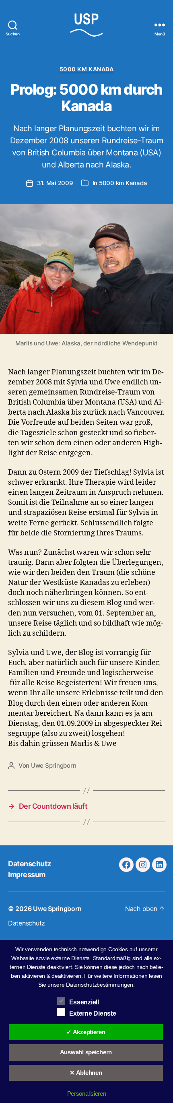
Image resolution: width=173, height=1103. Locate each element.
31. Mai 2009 (55, 183)
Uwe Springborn (53, 765)
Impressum (26, 874)
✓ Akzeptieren (85, 1032)
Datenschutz (29, 863)
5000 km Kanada (86, 69)
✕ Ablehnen (86, 1072)
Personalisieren (86, 1093)
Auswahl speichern (86, 1052)
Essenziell (84, 1002)
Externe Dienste (92, 1013)
